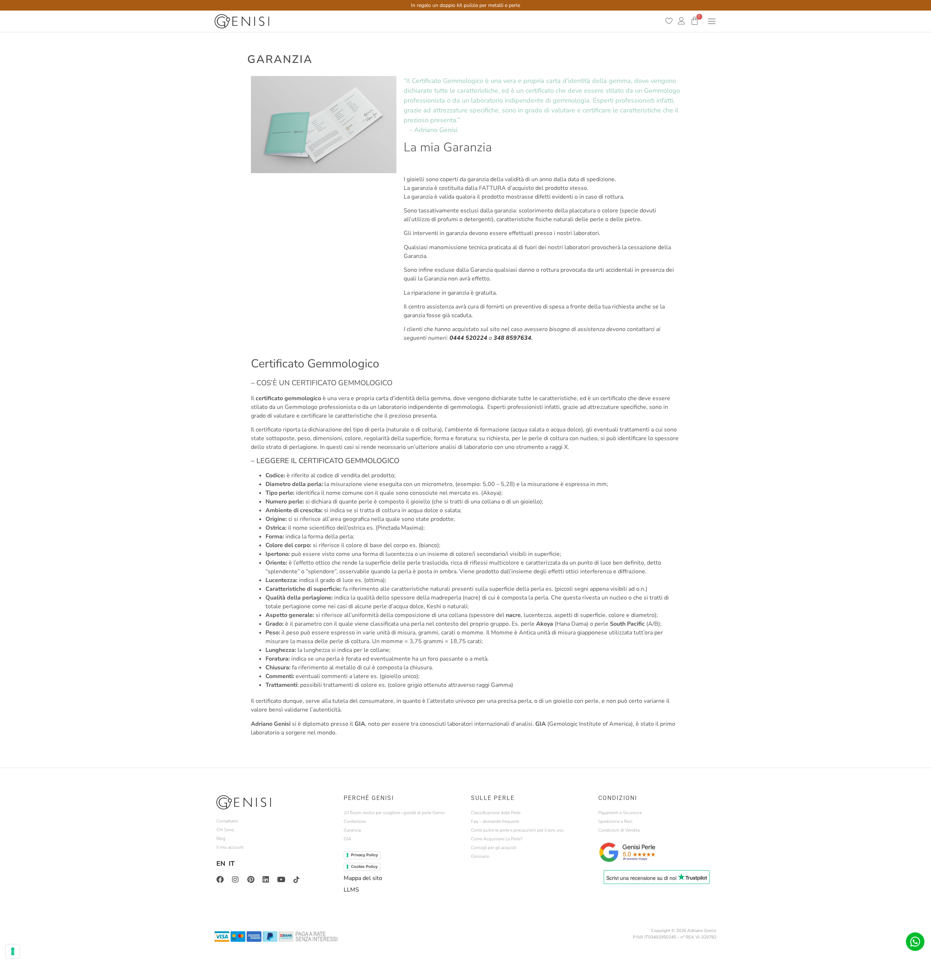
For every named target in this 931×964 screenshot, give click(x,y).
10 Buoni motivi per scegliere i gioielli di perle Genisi (394, 813)
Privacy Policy (364, 854)
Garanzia (352, 830)
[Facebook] (220, 879)
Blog (220, 838)
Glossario (480, 856)
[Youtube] (281, 879)
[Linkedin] (265, 879)
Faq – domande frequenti (495, 821)
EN (220, 863)
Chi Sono (225, 830)
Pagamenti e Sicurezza (620, 813)
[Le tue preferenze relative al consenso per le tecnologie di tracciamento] (13, 951)
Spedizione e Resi (615, 821)
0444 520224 (468, 338)
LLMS (351, 890)
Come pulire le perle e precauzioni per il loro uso (517, 830)
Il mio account (230, 847)
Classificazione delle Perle (495, 813)
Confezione (355, 821)
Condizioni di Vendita (619, 830)
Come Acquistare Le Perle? (496, 839)
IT (232, 863)
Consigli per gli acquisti (493, 848)
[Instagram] (235, 879)
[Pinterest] (250, 879)
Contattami (227, 821)
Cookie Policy (364, 866)
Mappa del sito (363, 878)
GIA (347, 839)
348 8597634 (512, 338)
